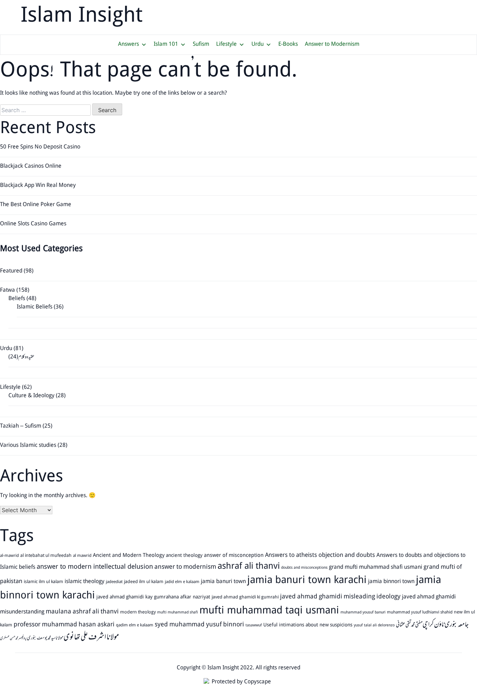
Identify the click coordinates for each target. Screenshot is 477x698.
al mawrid (82, 555)
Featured (11, 271)
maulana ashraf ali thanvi (82, 612)
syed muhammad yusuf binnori (199, 625)
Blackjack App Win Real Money (38, 185)
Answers (128, 44)
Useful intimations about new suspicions (307, 625)
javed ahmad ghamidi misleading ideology (340, 597)
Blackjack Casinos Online (30, 166)
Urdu (257, 44)
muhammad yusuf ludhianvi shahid (420, 612)
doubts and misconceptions (304, 568)
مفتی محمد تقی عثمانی (409, 625)
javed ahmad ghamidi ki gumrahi (245, 597)
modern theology (138, 613)
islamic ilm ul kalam (43, 582)
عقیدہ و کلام (26, 357)
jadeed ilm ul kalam (143, 582)
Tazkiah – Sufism (20, 426)
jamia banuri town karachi (307, 580)
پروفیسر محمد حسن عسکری (13, 638)
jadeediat (114, 582)
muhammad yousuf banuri (363, 613)
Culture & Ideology (31, 396)
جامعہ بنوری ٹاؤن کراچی (446, 624)
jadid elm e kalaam (182, 582)
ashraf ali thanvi (249, 566)
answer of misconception (234, 555)
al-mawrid (9, 555)
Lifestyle (226, 44)
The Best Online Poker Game (35, 205)
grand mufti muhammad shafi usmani (375, 567)
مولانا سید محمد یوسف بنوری (45, 638)
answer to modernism (185, 567)
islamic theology (84, 582)
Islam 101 (166, 44)
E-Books (288, 44)
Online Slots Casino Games (33, 224)
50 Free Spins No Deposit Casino (40, 147)
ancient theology (184, 555)
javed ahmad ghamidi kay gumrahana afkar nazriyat (153, 597)
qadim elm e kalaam (134, 625)
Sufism (201, 44)
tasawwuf (253, 626)
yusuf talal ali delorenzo (374, 626)
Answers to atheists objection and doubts (320, 556)
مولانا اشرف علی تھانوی (91, 637)
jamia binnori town (391, 582)
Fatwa (7, 290)
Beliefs (16, 299)
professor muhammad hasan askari (64, 625)
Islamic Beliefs (34, 307)
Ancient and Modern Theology (128, 555)
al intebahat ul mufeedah (46, 556)
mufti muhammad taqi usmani (269, 611)
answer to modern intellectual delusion (95, 567)
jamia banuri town (223, 582)
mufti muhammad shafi (177, 613)
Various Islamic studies (28, 445)
